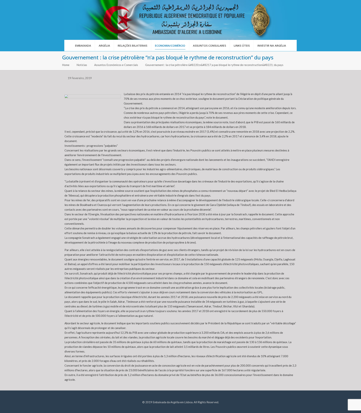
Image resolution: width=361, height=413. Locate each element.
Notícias (82, 65)
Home (65, 65)
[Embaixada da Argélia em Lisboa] (180, 20)
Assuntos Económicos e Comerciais (116, 65)
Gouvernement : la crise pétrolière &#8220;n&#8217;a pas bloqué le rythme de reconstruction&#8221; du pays (214, 65)
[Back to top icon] (343, 405)
